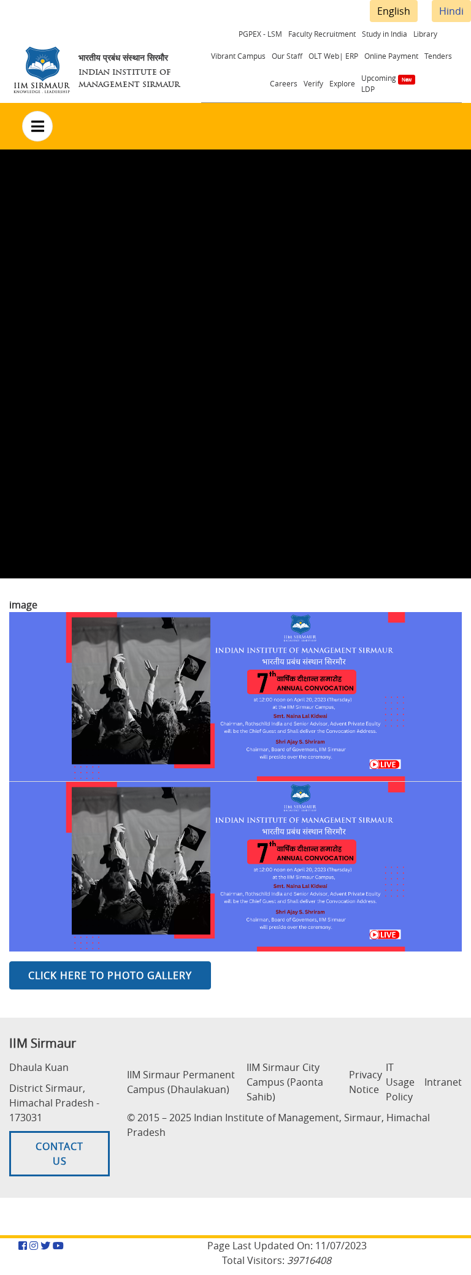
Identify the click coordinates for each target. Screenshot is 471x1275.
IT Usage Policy (400, 1082)
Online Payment (391, 56)
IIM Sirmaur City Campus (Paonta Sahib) (285, 1082)
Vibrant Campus (238, 56)
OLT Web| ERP (333, 56)
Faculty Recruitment (322, 34)
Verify (313, 83)
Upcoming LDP (378, 83)
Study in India (384, 34)
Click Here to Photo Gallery (110, 975)
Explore (342, 83)
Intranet (443, 1082)
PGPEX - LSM (260, 34)
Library (425, 34)
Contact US (59, 1154)
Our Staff (287, 56)
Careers (283, 83)
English (393, 11)
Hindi (451, 11)
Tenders (438, 56)
